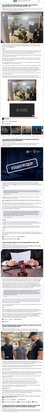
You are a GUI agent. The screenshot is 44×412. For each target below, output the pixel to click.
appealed (32, 285)
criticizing (34, 284)
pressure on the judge (36, 313)
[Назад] (2, 90)
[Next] (43, 130)
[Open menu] (38, 1)
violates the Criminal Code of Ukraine (14, 310)
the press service (27, 363)
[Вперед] (41, 90)
